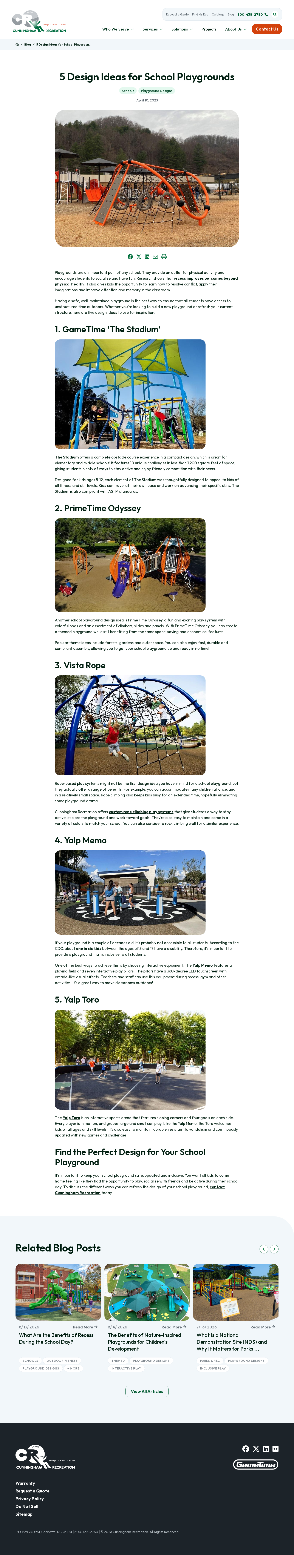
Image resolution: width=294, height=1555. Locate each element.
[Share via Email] (155, 256)
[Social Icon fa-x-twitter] (256, 1449)
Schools (128, 91)
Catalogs (218, 14)
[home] (17, 44)
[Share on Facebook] (130, 256)
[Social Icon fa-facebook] (245, 1449)
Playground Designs (156, 91)
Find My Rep (200, 14)
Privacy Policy (29, 1498)
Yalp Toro (71, 1117)
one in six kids (88, 948)
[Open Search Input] (274, 14)
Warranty (25, 1483)
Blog (231, 14)
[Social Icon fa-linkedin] (266, 1449)
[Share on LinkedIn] (147, 256)
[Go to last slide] (264, 1249)
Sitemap (23, 1514)
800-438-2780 (250, 14)
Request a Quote (177, 14)
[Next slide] (274, 1249)
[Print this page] (164, 256)
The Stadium (67, 457)
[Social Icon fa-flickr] (275, 1449)
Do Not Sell (26, 1506)
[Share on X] (138, 256)
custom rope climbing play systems (141, 811)
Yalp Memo (202, 965)
